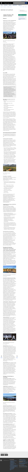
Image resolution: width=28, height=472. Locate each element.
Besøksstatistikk (12, 468)
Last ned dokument (21, 16)
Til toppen (9, 450)
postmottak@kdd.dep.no (23, 465)
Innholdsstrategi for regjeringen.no (12, 462)
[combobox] (19, 3)
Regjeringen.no (7, 3)
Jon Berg (24, 461)
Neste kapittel (17, 357)
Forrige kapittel (1, 357)
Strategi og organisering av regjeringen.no (13, 461)
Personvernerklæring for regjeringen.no (13, 464)
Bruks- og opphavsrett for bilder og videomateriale (14, 467)
